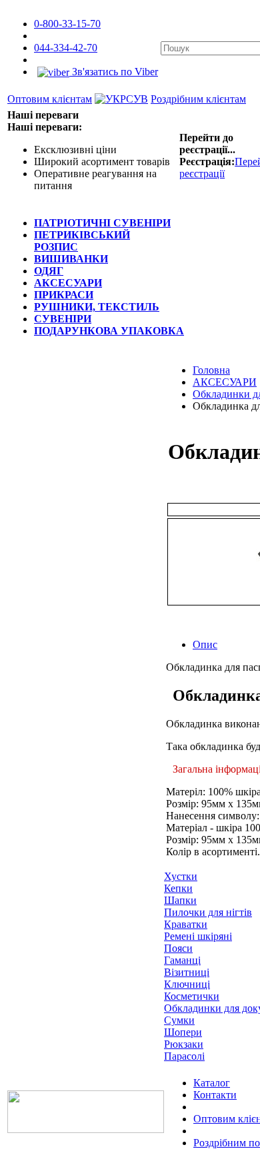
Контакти (215, 1094)
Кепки (178, 888)
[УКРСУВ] (121, 99)
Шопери (183, 1032)
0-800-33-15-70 (67, 23)
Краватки (185, 924)
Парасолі (184, 1056)
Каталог (211, 1082)
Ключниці (187, 984)
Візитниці (186, 972)
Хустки (180, 876)
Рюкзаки (183, 1044)
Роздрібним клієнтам (198, 99)
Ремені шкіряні (198, 936)
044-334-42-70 (65, 47)
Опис (205, 644)
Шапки (180, 900)
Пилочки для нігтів (208, 912)
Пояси (178, 948)
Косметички (191, 996)
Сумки (179, 1020)
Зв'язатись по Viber (113, 71)
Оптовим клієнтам (49, 99)
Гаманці (182, 960)
